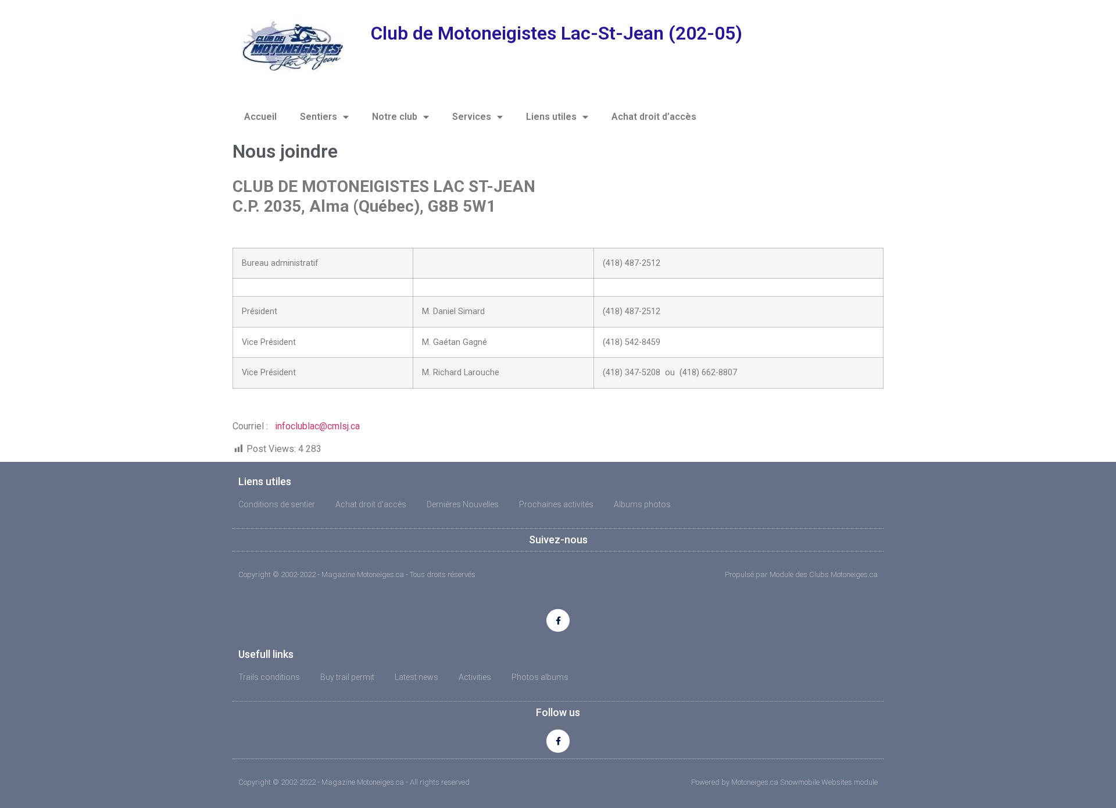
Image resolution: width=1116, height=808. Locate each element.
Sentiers (318, 116)
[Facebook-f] (557, 620)
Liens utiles (551, 116)
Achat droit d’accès (653, 116)
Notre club (394, 116)
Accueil (260, 116)
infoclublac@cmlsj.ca (317, 426)
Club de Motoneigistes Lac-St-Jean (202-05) (556, 33)
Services (471, 116)
